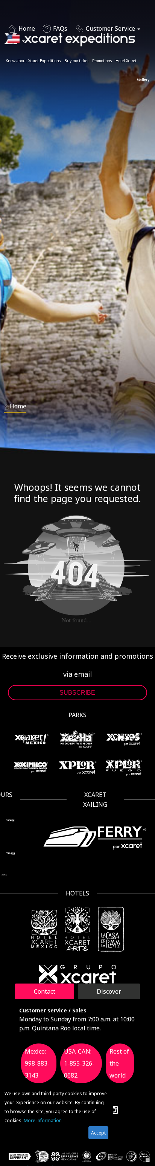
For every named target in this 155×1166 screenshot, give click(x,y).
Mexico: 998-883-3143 (37, 1063)
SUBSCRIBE (77, 692)
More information (43, 1120)
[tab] (44, 991)
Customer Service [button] (110, 28)
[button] (16, 40)
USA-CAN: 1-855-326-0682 (79, 1063)
